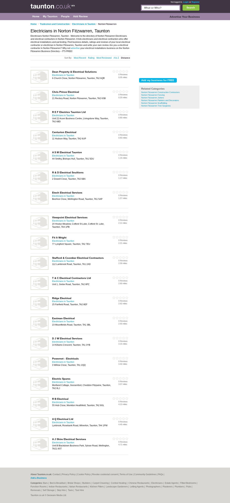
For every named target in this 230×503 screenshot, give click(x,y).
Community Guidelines (145, 474)
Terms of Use (126, 474)
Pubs (189, 486)
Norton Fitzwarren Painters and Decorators (160, 100)
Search (191, 7)
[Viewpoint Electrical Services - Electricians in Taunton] (40, 228)
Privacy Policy (68, 474)
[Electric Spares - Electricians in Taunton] (40, 390)
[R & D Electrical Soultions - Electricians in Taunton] (40, 183)
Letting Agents (137, 486)
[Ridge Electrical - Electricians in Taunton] (40, 309)
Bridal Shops (74, 483)
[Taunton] (53, 8)
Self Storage (49, 490)
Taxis (70, 490)
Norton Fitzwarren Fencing (153, 95)
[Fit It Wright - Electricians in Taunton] (40, 248)
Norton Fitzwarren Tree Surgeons (156, 106)
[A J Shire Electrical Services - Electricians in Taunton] (40, 450)
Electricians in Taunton (63, 75)
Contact (56, 474)
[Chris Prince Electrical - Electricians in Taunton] (40, 103)
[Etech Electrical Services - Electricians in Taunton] (40, 203)
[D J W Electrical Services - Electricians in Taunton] (40, 349)
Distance (125, 58)
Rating (91, 58)
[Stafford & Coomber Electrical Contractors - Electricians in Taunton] (40, 269)
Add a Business (39, 478)
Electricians (157, 483)
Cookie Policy (84, 474)
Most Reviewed (104, 58)
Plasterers (168, 486)
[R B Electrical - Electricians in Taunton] (40, 410)
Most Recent (80, 58)
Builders (86, 483)
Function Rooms (39, 486)
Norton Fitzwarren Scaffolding (154, 103)
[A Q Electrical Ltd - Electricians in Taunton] (40, 430)
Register (195, 2)
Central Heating (119, 483)
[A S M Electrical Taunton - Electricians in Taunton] (40, 163)
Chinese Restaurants (139, 483)
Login (186, 2)
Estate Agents (172, 483)
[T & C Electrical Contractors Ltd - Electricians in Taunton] (40, 289)
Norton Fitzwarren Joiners (152, 98)
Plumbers (180, 486)
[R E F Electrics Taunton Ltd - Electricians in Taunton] (40, 123)
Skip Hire (61, 490)
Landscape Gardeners (117, 486)
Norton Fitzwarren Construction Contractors (160, 92)
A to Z (116, 58)
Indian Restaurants (58, 486)
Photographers (153, 486)
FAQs (160, 474)
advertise (75, 48)
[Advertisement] (169, 48)
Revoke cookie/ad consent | (106, 474)
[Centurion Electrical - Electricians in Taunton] (40, 143)
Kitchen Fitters (97, 486)
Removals (36, 490)
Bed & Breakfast (58, 483)
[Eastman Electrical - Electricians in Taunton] (40, 329)
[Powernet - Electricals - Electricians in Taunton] (40, 369)
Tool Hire (79, 490)
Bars (45, 483)
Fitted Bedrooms (188, 483)
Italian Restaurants (78, 486)
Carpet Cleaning (101, 483)
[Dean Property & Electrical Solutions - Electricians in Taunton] (40, 83)
